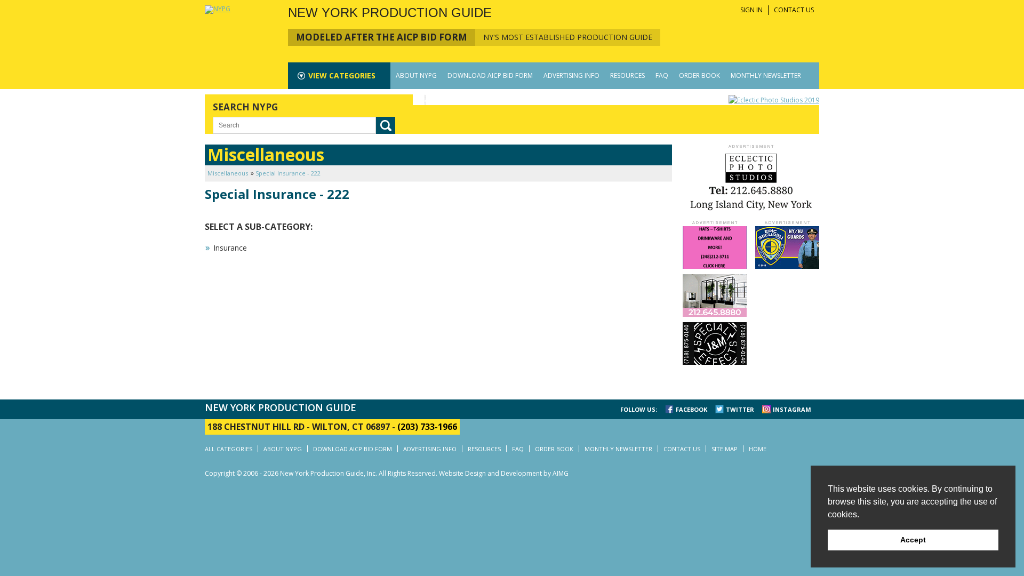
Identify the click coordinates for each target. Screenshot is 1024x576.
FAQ (661, 75)
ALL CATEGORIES (228, 449)
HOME (757, 449)
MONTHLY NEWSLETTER (766, 75)
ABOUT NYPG (416, 75)
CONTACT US (794, 9)
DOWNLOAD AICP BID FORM (490, 75)
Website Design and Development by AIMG (504, 473)
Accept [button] (913, 539)
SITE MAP (724, 449)
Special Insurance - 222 (288, 173)
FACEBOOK (691, 409)
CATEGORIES (341, 75)
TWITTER (740, 409)
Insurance (230, 248)
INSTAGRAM (792, 409)
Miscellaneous (227, 173)
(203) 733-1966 (427, 427)
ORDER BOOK (699, 75)
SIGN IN (751, 9)
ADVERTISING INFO (571, 75)
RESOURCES (627, 75)
